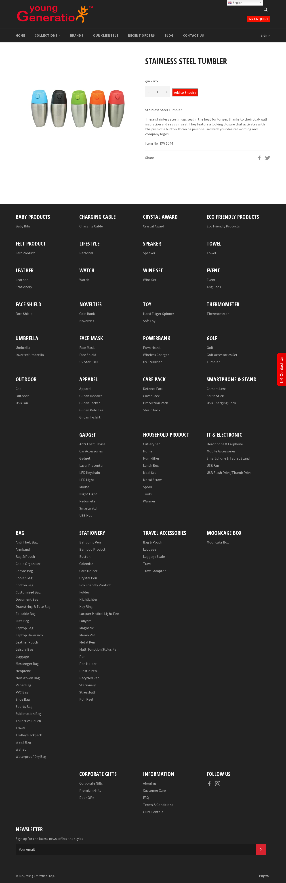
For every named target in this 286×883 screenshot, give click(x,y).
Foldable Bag (26, 613)
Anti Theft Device (92, 444)
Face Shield (24, 313)
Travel (20, 728)
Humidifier (151, 458)
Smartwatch (88, 508)
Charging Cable (91, 226)
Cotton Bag (25, 585)
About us (149, 783)
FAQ (146, 797)
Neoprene (23, 670)
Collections (46, 35)
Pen (82, 656)
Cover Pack (151, 396)
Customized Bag (28, 592)
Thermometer (218, 313)
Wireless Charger (156, 354)
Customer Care (154, 790)
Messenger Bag (27, 663)
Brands (77, 35)
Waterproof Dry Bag (31, 756)
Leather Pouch (27, 642)
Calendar (86, 563)
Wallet (21, 749)
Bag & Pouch (25, 556)
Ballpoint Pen (90, 542)
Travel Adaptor (154, 571)
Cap (18, 388)
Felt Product (25, 253)
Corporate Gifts (91, 783)
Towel (211, 253)
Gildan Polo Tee (91, 410)
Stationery (24, 287)
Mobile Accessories (221, 451)
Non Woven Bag (28, 678)
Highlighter (88, 599)
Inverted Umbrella (30, 354)
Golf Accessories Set (222, 354)
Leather (22, 279)
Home (20, 35)
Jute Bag (22, 621)
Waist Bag (23, 742)
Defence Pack (153, 388)
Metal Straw (152, 479)
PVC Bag (22, 692)
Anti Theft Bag (27, 542)
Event (211, 279)
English (237, 2)
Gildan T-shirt (90, 417)
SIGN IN (265, 35)
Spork (147, 487)
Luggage (22, 656)
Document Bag (27, 599)
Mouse (84, 487)
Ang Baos (214, 287)
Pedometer (88, 501)
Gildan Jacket (89, 403)
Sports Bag (24, 706)
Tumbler (213, 362)
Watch (84, 279)
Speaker (149, 253)
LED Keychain (89, 472)
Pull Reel (86, 699)
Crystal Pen (88, 578)
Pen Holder (88, 663)
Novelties (86, 321)
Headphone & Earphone (225, 444)
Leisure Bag (24, 649)
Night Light (88, 494)
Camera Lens (216, 388)
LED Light (86, 479)
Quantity (151, 81)
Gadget (84, 458)
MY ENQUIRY (258, 19)
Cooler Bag (24, 578)
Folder (84, 592)
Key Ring (86, 606)
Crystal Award (153, 226)
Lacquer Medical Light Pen (99, 613)
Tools (147, 494)
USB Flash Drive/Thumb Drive (229, 472)
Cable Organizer (28, 563)
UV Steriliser (88, 362)
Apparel (85, 388)
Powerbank (151, 347)
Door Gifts (87, 797)
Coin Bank (87, 313)
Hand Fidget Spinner (158, 313)
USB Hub (86, 515)
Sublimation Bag (28, 713)
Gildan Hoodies (90, 396)
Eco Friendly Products (223, 226)
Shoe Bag (23, 699)
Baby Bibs (23, 226)
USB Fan (22, 403)
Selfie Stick (215, 396)
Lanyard (85, 621)
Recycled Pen (89, 678)
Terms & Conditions (158, 804)
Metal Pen (87, 642)
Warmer (149, 501)
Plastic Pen (88, 670)
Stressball (87, 692)
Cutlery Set (151, 444)
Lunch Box (151, 465)
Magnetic (86, 628)
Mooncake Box (218, 542)
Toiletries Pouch (28, 720)
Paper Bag (23, 685)
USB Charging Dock (221, 403)
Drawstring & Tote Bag (33, 606)
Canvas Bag (24, 571)
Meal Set (149, 472)
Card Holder (88, 571)
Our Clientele (105, 35)
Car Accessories (91, 451)
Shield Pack (151, 410)
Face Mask (87, 347)
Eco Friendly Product (95, 585)
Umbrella (23, 347)
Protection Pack (155, 403)
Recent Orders (141, 35)
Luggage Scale (154, 556)
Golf (210, 347)
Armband (23, 549)
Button (84, 556)
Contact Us (193, 35)
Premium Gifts (90, 790)
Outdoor (22, 396)
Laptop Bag (25, 628)
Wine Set (149, 279)
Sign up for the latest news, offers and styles (49, 838)
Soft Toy (149, 321)
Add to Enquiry (185, 92)
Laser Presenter (91, 465)
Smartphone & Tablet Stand (228, 458)
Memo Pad (87, 635)
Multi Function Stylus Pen (98, 649)
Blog (169, 35)
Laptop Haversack (29, 635)
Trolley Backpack (29, 735)
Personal (86, 253)
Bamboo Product (92, 549)
